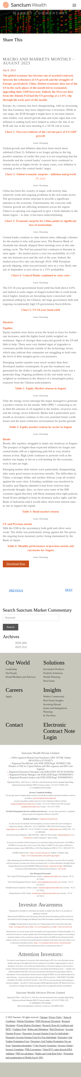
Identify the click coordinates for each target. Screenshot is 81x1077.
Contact (14, 725)
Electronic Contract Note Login (59, 731)
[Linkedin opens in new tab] (6, 47)
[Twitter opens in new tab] (23, 47)
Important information (22, 1045)
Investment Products (53, 669)
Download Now (16, 563)
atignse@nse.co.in (12, 829)
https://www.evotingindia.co (40, 927)
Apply (9, 696)
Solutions (54, 662)
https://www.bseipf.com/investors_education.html (52, 943)
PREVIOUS (15, 590)
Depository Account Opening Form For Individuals (45, 1033)
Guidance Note (19, 1029)
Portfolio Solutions (53, 673)
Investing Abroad (52, 704)
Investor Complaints (15, 1049)
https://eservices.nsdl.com (62, 927)
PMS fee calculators (25, 1053)
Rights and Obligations (38, 1029)
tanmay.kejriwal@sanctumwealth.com (45, 893)
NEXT (69, 589)
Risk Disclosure (57, 1029)
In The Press (49, 715)
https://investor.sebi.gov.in (40, 853)
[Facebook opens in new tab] (15, 47)
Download (62, 869)
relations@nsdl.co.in (65, 835)
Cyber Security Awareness (45, 1045)
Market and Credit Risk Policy (48, 1053)
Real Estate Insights (53, 700)
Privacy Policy (55, 1017)
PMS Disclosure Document (48, 1021)
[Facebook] (52, 1072)
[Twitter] (39, 1072)
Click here (27, 838)
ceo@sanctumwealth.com (30, 807)
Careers (14, 690)
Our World (18, 662)
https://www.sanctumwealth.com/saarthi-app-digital (40, 856)
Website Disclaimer (25, 1021)
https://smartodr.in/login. (53, 866)
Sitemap (43, 1017)
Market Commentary (53, 696)
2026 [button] (18, 642)
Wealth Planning (51, 676)
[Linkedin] (27, 1072)
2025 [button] (18, 646)
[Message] (31, 47)
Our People (11, 673)
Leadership (11, 669)
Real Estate (49, 680)
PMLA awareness (33, 1049)
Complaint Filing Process (48, 819)
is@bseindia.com (55, 829)
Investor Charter (65, 1045)
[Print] (40, 47)
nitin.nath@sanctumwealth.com (48, 882)
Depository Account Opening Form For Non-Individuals (31, 1037)
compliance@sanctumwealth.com (23, 804)
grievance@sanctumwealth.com (44, 798)
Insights (52, 690)
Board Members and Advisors (21, 676)
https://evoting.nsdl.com (18, 927)
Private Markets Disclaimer (29, 1025)
